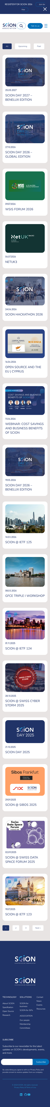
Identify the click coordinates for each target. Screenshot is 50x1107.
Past (39, 46)
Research (6, 1015)
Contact (40, 997)
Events (39, 1005)
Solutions (26, 997)
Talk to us (35, 26)
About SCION (8, 1003)
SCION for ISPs (26, 1010)
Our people (24, 1020)
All (7, 46)
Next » (38, 928)
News (39, 1001)
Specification (7, 1007)
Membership (25, 1024)
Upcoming (22, 46)
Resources (41, 1009)
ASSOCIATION (26, 1016)
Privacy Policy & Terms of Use (25, 1087)
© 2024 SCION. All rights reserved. (25, 1085)
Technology (9, 997)
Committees (25, 1028)
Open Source (8, 1011)
